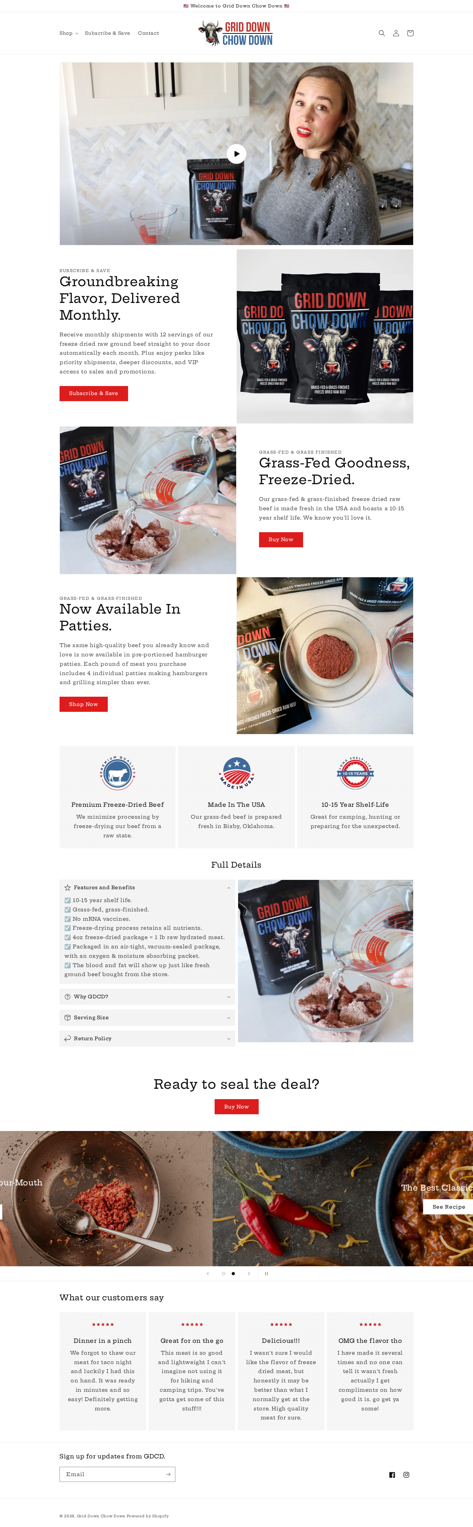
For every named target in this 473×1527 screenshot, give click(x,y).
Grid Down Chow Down (102, 1516)
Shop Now (83, 704)
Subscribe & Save (93, 393)
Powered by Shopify (148, 1516)
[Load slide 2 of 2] (233, 1273)
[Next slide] (249, 1274)
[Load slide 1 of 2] (223, 1273)
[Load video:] (236, 153)
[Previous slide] (208, 1274)
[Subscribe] (168, 1474)
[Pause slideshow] (265, 1274)
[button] (68, 33)
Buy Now (281, 539)
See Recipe (236, 1212)
